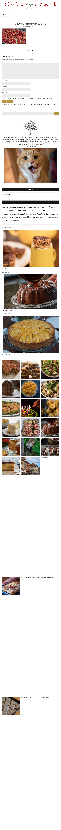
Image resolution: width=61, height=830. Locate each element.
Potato (42, 217)
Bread (30, 207)
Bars (13, 207)
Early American (9, 214)
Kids (12, 217)
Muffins (20, 217)
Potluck (47, 217)
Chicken (4, 211)
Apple (10, 207)
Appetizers (5, 207)
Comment (5, 62)
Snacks (3, 220)
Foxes (39, 214)
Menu (6, 15)
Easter (16, 214)
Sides (56, 217)
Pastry (24, 217)
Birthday (26, 207)
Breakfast (35, 207)
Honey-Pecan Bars (6, 268)
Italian (8, 217)
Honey (4, 217)
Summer (8, 220)
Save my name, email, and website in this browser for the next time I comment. (28, 98)
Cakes (52, 207)
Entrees (25, 214)
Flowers (34, 214)
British (42, 207)
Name (4, 81)
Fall (30, 214)
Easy (20, 214)
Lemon (16, 217)
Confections (36, 211)
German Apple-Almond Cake (9, 354)
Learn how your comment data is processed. (41, 104)
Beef (21, 207)
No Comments (34, 26)
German (49, 214)
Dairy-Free (50, 211)
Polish (37, 217)
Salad (52, 217)
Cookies (43, 210)
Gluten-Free (55, 214)
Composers (29, 211)
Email (4, 87)
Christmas (21, 210)
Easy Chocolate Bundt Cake (8, 310)
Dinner (55, 211)
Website (4, 92)
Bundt (46, 207)
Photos (30, 217)
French (43, 214)
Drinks (3, 214)
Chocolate (11, 210)
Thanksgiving (16, 221)
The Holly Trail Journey (30, 822)
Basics (17, 207)
